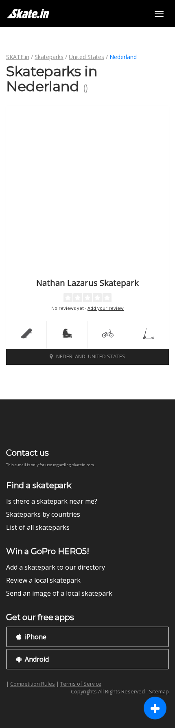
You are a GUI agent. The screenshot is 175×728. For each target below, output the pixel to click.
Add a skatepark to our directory (55, 567)
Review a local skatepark (43, 580)
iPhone (34, 636)
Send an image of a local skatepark (59, 593)
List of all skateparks (38, 527)
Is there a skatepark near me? (51, 501)
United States (86, 57)
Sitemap (159, 691)
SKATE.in (17, 57)
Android (36, 659)
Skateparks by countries (43, 514)
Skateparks (49, 57)
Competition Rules (32, 683)
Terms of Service (80, 683)
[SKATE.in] (27, 13)
